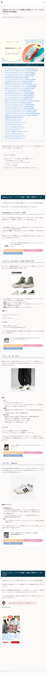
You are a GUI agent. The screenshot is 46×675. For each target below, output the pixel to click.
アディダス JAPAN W (12, 165)
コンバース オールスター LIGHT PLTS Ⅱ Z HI (18, 162)
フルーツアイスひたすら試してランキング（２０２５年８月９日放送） (21, 70)
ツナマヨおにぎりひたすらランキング (14, 124)
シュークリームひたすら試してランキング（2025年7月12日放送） (20, 74)
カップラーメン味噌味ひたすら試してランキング (16, 131)
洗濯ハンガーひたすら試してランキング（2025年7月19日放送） (20, 72)
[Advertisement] (23, 29)
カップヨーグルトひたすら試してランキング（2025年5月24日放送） (21, 86)
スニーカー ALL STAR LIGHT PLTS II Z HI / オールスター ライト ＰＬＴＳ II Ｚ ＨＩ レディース (26, 339)
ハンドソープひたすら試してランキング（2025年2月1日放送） (19, 106)
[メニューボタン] (43, 2)
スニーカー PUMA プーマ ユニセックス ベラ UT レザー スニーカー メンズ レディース (27, 446)
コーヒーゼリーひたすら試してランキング (15, 138)
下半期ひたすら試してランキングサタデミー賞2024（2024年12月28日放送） (23, 113)
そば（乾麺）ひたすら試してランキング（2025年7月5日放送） (19, 75)
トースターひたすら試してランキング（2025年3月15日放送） (19, 95)
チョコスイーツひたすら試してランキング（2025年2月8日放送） (20, 104)
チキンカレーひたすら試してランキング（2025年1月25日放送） (20, 108)
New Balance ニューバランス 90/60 (15, 160)
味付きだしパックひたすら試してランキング (15, 136)
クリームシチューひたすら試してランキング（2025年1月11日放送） (21, 111)
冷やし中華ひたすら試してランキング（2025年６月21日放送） (19, 81)
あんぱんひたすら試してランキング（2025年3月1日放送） (18, 99)
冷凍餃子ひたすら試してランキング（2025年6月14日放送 (18, 83)
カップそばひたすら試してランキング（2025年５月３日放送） (19, 92)
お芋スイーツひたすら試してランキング (14, 126)
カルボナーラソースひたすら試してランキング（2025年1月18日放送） (21, 109)
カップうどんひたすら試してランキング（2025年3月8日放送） (19, 97)
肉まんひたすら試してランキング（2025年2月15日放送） (18, 102)
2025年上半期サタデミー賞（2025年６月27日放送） (17, 77)
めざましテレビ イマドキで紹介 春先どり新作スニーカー (19, 158)
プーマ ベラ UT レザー (13, 163)
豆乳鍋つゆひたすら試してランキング (14, 118)
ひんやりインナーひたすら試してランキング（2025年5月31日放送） (21, 84)
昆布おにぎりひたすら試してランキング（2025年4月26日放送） (20, 93)
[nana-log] (2, 2)
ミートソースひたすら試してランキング (14, 127)
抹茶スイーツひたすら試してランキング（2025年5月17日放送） (20, 88)
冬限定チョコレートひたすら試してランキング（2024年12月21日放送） (22, 115)
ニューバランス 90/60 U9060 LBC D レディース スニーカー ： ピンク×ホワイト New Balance (26, 243)
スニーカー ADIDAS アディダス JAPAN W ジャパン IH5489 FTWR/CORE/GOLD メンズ (24, 533)
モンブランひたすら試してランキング (14, 133)
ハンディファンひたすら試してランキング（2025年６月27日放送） (20, 79)
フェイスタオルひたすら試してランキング (15, 135)
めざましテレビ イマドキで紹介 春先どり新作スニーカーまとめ (20, 167)
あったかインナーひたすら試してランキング (15, 122)
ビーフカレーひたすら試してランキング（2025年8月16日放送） (20, 68)
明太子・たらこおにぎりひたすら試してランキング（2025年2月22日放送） (22, 101)
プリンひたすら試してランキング (13, 129)
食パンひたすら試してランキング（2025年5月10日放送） (18, 90)
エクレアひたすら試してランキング (13, 120)
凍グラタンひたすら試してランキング (15, 117)
